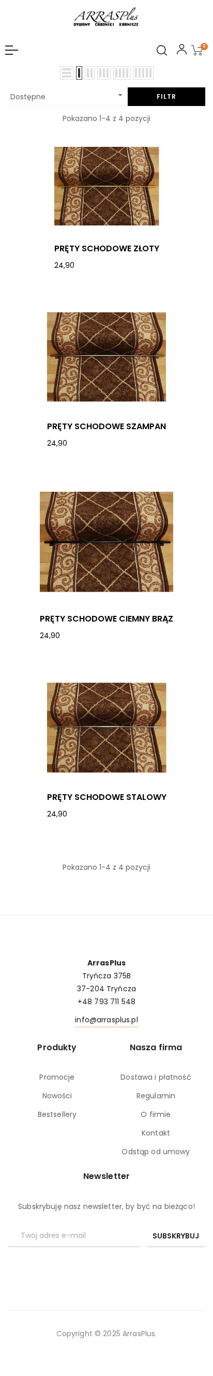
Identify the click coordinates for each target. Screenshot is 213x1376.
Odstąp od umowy (155, 1151)
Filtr (166, 96)
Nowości (57, 1096)
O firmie (156, 1114)
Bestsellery (57, 1114)
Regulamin (155, 1096)
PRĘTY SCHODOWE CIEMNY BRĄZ (106, 619)
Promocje (56, 1077)
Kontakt (156, 1133)
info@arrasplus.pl (106, 1020)
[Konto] (182, 51)
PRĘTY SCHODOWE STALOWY (106, 797)
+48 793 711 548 (106, 1001)
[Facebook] (106, 1265)
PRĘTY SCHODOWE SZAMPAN (106, 426)
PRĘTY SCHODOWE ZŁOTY (106, 249)
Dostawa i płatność (155, 1077)
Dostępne (67, 96)
